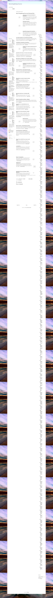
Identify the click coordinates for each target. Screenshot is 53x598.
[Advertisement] (26, 5)
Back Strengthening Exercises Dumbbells (41, 311)
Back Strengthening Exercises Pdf (41, 525)
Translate (41, 578)
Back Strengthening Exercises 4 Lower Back (13, 78)
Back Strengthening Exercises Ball (41, 374)
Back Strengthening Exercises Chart (41, 337)
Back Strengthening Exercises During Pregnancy (41, 316)
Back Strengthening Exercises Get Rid (41, 112)
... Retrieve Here (28, 96)
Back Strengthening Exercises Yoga (41, 548)
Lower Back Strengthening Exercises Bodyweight (41, 352)
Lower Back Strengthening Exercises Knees (41, 468)
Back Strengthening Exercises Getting (41, 99)
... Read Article (30, 40)
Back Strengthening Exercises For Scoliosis (41, 473)
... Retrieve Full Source (27, 72)
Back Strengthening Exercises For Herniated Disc (41, 282)
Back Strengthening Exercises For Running (41, 191)
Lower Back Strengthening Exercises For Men (41, 544)
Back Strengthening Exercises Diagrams (41, 306)
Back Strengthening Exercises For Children (41, 169)
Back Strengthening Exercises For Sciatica (41, 187)
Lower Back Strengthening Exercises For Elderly (41, 228)
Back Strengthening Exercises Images (41, 219)
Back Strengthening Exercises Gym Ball (41, 156)
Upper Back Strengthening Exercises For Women (41, 534)
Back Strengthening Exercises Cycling (41, 334)
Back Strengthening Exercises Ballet (41, 366)
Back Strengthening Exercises (15, 4)
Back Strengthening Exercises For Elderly (41, 512)
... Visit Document (27, 143)
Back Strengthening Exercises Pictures (41, 464)
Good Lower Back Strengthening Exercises (41, 130)
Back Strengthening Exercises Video (41, 494)
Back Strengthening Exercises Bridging (41, 362)
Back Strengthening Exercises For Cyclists (41, 201)
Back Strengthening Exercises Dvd (41, 486)
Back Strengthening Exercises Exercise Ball (41, 255)
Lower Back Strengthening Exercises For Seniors (41, 459)
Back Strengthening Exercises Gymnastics (41, 151)
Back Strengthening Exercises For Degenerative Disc (41, 210)
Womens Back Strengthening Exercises (13, 103)
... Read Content (27, 19)
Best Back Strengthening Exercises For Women (41, 173)
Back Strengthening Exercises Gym (41, 160)
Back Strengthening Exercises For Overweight (41, 164)
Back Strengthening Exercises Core (41, 330)
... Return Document (22, 166)
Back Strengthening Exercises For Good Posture (41, 121)
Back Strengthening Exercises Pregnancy (41, 516)
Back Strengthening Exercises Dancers (41, 298)
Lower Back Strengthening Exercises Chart (41, 321)
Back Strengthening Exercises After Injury (41, 422)
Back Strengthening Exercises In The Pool (41, 215)
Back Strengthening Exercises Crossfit (41, 342)
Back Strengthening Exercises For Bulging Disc (41, 277)
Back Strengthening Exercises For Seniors (41, 482)
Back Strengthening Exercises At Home (41, 552)
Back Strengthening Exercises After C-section (41, 444)
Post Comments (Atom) (28, 207)
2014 (39, 36)
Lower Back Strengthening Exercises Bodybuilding (41, 346)
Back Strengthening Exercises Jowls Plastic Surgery (11, 86)
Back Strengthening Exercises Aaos (41, 431)
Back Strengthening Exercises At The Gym (41, 398)
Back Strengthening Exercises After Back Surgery (41, 407)
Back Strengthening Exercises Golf (41, 147)
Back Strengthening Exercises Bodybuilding (41, 384)
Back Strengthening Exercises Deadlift (41, 302)
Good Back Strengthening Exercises (41, 139)
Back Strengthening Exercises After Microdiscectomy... (41, 426)
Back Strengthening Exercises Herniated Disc (41, 74)
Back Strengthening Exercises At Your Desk (41, 389)
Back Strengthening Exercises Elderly (41, 259)
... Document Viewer (27, 88)
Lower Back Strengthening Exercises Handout (41, 53)
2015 (39, 35)
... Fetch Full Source (26, 122)
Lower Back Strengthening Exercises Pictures (41, 454)
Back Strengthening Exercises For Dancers (41, 507)
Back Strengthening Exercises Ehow (41, 250)
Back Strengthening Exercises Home (41, 70)
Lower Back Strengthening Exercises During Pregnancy (41, 292)
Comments (11, 138)
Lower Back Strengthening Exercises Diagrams (41, 287)
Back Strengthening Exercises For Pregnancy (41, 182)
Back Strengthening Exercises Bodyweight (41, 379)
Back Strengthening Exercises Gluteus (41, 103)
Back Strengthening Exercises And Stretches (41, 449)
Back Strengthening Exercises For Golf (41, 205)
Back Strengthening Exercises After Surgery (41, 503)
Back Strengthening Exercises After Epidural (41, 233)
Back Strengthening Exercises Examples (41, 223)
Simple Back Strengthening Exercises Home (41, 62)
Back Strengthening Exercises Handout (41, 79)
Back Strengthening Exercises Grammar (41, 108)
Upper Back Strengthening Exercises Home (41, 58)
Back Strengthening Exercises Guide (41, 91)
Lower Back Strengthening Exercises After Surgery (41, 412)
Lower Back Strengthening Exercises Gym (41, 143)
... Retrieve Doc (26, 109)
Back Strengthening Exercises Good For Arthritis (13, 60)
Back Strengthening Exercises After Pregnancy (41, 417)
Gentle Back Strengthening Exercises (41, 135)
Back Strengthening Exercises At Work (41, 440)
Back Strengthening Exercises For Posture (41, 490)
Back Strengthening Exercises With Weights (41, 521)
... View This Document (28, 56)
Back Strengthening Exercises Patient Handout (41, 49)
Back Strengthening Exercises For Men (41, 556)
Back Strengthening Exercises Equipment (41, 263)
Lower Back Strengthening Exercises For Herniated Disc (41, 44)
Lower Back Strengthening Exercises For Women (41, 539)
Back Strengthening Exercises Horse (41, 66)
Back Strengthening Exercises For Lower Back (41, 478)
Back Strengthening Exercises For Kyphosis (41, 196)
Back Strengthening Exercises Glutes (41, 95)
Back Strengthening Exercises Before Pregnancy (41, 370)
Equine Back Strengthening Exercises (41, 243)
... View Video (26, 44)
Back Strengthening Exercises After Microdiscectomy (41, 402)
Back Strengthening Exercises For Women (41, 561)
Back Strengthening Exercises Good (41, 116)
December (41, 37)
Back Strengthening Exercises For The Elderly (41, 177)
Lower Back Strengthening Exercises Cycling (41, 325)
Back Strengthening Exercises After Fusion (41, 393)
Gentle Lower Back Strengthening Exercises (41, 125)
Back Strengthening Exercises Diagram (41, 272)
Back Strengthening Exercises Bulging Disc (41, 357)
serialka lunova (11, 130)
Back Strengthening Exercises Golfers (41, 83)
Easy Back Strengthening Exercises (41, 247)
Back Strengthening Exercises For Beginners (41, 498)
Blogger (28, 592)
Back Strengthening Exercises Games (41, 87)
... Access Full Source (27, 35)
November (41, 39)
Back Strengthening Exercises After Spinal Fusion (41, 435)
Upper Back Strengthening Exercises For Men (41, 529)
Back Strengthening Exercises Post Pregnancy (13, 41)
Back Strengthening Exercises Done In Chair (41, 268)
